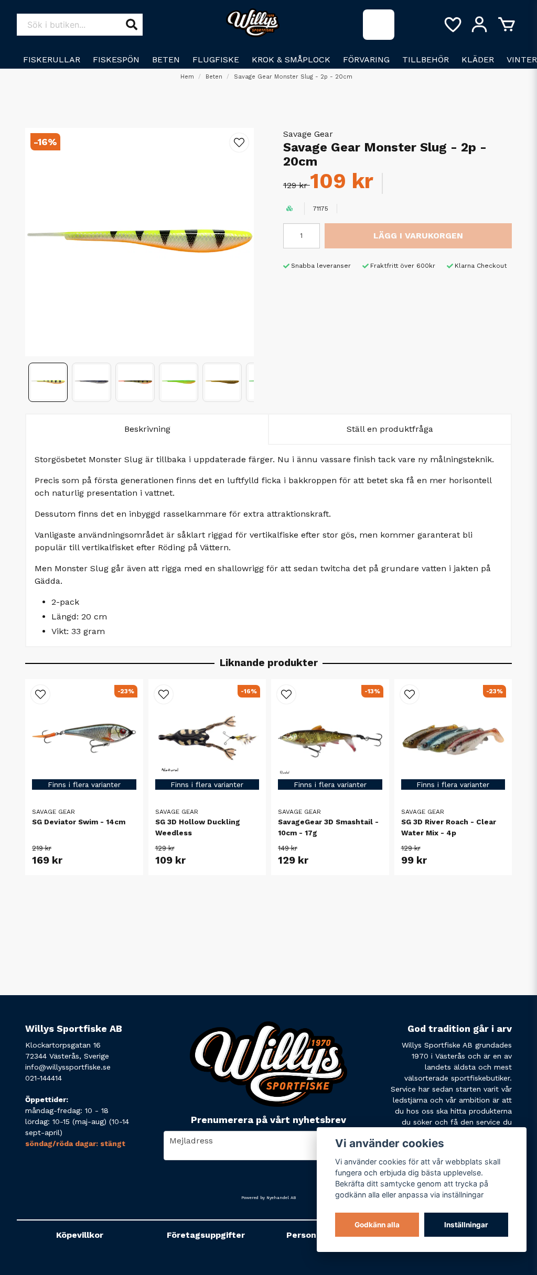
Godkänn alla (377, 1224)
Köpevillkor (79, 1235)
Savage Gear (308, 134)
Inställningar (466, 1224)
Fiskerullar (51, 59)
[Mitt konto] (479, 24)
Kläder (477, 59)
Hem (187, 76)
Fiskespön (116, 59)
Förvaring (366, 59)
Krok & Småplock (291, 59)
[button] (239, 142)
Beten (166, 59)
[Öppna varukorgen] (506, 24)
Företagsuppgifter (206, 1235)
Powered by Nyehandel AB (268, 1197)
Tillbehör (425, 59)
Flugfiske (215, 59)
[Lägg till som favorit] (452, 24)
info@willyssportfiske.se (68, 1067)
